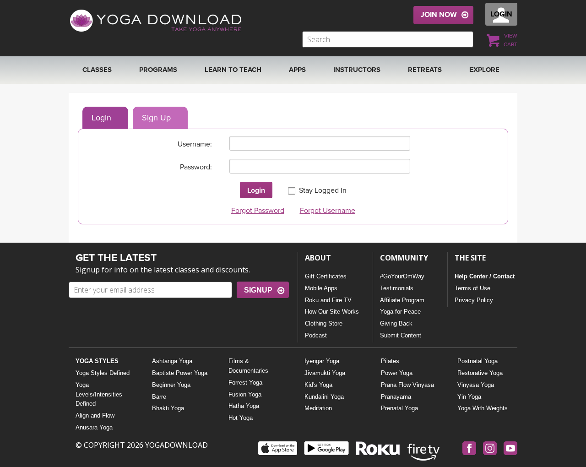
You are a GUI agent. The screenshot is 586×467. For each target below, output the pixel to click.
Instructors (356, 69)
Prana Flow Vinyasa (407, 384)
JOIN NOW (439, 14)
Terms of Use (472, 288)
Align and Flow (95, 415)
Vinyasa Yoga (475, 384)
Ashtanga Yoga (172, 361)
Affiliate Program (402, 300)
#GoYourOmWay (402, 276)
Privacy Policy (474, 300)
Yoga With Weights (482, 408)
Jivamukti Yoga (324, 372)
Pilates (390, 361)
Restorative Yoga (480, 372)
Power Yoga (396, 372)
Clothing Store (323, 323)
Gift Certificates (326, 276)
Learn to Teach (233, 69)
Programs (158, 69)
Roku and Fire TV (328, 300)
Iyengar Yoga (321, 361)
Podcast (316, 335)
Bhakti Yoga (168, 408)
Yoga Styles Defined (103, 372)
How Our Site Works (332, 311)
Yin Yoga (469, 396)
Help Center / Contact (485, 276)
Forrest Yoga (245, 382)
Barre (159, 396)
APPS (297, 69)
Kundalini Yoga (324, 396)
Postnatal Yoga (477, 361)
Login (101, 118)
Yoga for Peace (400, 311)
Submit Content (400, 335)
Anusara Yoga (94, 427)
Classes (97, 69)
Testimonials (396, 288)
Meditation (318, 408)
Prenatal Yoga (399, 408)
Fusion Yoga (244, 394)
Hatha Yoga (243, 405)
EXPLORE (484, 69)
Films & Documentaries (248, 366)
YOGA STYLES (97, 361)
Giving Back (396, 323)
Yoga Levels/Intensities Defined (99, 394)
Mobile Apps (321, 288)
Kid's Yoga (318, 384)
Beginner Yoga (171, 384)
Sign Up (156, 118)
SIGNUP (258, 290)
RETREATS (425, 69)
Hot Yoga (240, 417)
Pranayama (396, 396)
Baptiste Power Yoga (179, 372)
